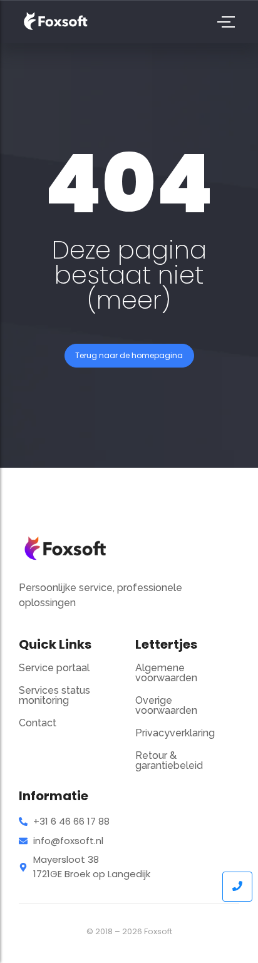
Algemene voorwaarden (166, 673)
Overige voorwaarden (166, 705)
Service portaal (54, 668)
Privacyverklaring (175, 733)
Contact (37, 723)
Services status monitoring (54, 695)
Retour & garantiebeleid (169, 760)
